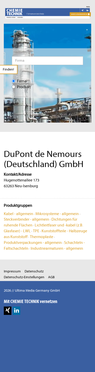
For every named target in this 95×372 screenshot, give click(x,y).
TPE (36, 231)
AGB (51, 277)
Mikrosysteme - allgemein (57, 214)
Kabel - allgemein (18, 214)
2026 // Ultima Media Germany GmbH (32, 290)
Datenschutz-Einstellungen (24, 277)
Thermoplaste (41, 237)
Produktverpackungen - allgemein (33, 242)
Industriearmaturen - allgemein (57, 248)
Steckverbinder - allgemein (26, 219)
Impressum (12, 271)
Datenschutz (34, 271)
